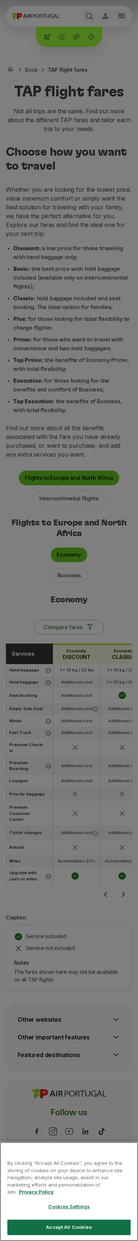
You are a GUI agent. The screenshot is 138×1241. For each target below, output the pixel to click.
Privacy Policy (36, 1192)
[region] (69, 1191)
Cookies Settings (69, 1206)
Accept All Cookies (69, 1227)
